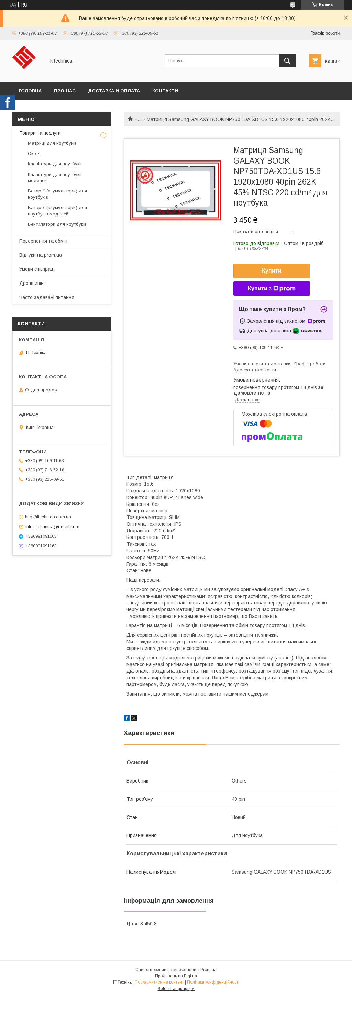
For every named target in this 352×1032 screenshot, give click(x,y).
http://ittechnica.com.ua (48, 516)
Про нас (65, 90)
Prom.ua (208, 969)
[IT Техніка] (27, 73)
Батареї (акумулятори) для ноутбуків (57, 194)
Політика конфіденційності (213, 982)
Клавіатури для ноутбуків (55, 163)
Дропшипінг (32, 283)
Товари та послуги (40, 133)
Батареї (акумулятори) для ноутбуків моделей (57, 210)
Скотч (34, 153)
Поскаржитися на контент (159, 982)
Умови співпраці (37, 269)
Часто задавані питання (46, 297)
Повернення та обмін (43, 241)
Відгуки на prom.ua (40, 255)
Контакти (165, 90)
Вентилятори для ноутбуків (57, 224)
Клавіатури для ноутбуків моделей (55, 177)
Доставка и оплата (114, 90)
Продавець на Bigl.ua (176, 976)
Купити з (260, 288)
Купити (272, 271)
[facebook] (127, 719)
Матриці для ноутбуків (52, 143)
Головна (30, 90)
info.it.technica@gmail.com (52, 526)
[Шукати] (287, 60)
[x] (134, 719)
